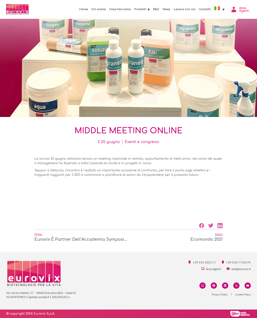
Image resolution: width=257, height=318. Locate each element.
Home (83, 9)
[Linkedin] (225, 285)
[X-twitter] (236, 285)
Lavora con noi (185, 9)
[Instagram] (202, 285)
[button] (201, 225)
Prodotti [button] (140, 9)
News (166, 9)
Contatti (205, 9)
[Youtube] (248, 285)
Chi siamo (98, 9)
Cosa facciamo (120, 9)
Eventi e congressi (142, 142)
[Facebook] (214, 285)
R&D (156, 9)
